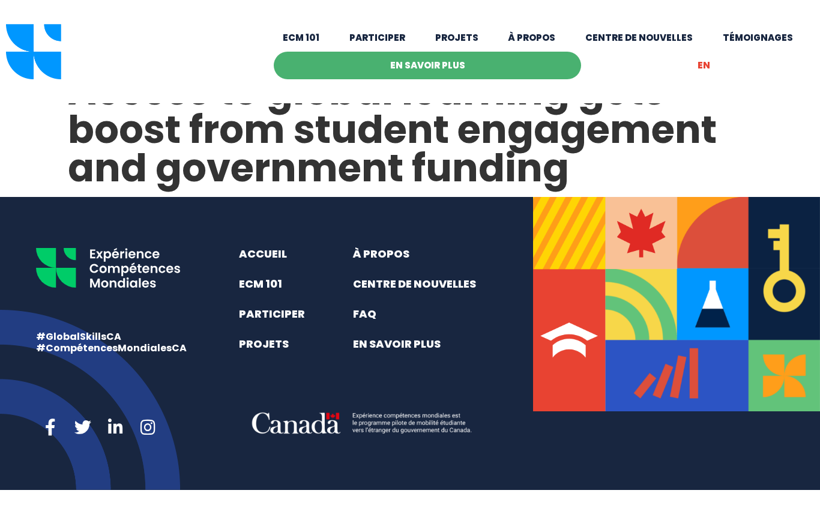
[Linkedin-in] (115, 427)
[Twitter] (82, 427)
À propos (531, 37)
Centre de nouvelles (639, 37)
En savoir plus (427, 65)
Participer (377, 37)
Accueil (263, 253)
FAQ (364, 313)
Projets (456, 37)
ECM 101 (301, 37)
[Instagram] (147, 427)
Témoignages (758, 37)
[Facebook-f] (50, 427)
